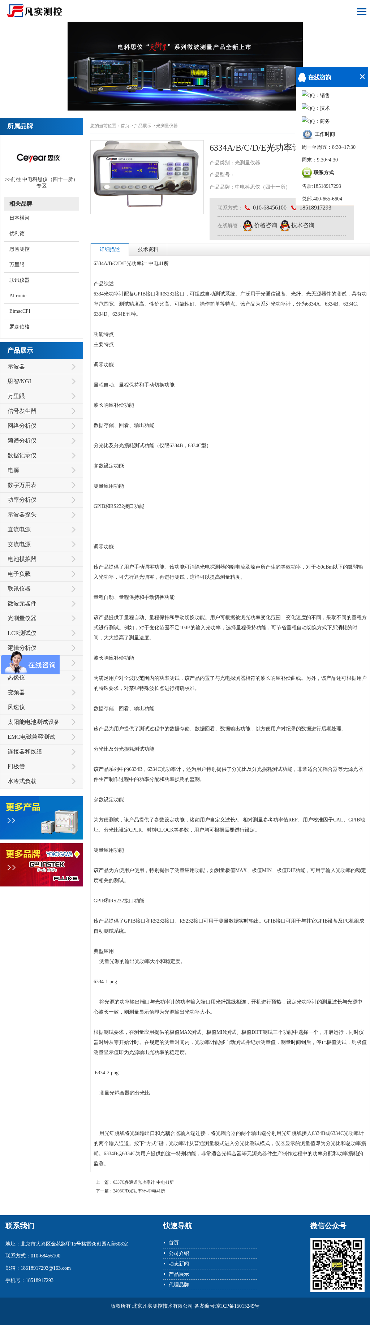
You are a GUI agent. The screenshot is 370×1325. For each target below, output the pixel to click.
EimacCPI (19, 311)
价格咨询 (265, 225)
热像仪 (16, 677)
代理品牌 (179, 1284)
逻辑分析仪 (22, 648)
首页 (125, 125)
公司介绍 (179, 1253)
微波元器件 (22, 603)
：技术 (322, 108)
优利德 (17, 233)
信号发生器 (22, 411)
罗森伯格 (19, 326)
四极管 (16, 766)
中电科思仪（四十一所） (50, 179)
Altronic (17, 295)
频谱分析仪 (22, 440)
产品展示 (142, 125)
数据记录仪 (22, 455)
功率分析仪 (22, 500)
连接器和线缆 (25, 751)
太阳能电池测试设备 (34, 722)
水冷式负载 (22, 781)
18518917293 (314, 207)
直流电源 (19, 529)
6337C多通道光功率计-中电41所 (143, 1182)
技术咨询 (302, 225)
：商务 (322, 121)
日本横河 (19, 218)
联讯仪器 (19, 280)
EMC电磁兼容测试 (31, 737)
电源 (13, 470)
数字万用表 (22, 485)
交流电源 (19, 544)
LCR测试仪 (22, 633)
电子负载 (19, 574)
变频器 (16, 692)
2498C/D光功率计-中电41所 (139, 1191)
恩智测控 (19, 249)
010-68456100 (269, 207)
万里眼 (17, 264)
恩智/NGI (19, 381)
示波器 (16, 366)
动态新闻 (179, 1263)
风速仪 (16, 707)
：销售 (322, 95)
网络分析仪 (22, 426)
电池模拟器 (22, 559)
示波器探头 (22, 515)
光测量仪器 (22, 618)
